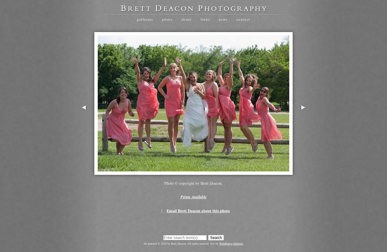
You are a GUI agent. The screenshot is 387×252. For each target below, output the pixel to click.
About (186, 19)
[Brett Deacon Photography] (193, 10)
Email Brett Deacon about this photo (198, 211)
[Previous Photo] (83, 125)
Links (205, 19)
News (223, 19)
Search (216, 238)
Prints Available (193, 197)
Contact (243, 19)
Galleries (145, 19)
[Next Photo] (303, 125)
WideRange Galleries (231, 243)
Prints (167, 19)
